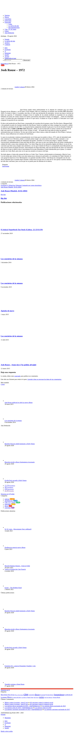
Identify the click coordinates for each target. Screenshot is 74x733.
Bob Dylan (11, 695)
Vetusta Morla (56, 697)
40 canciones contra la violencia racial (41, 702)
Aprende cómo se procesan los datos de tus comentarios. (44, 379)
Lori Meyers (24, 697)
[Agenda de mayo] (19, 307)
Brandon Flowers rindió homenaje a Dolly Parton (20, 444)
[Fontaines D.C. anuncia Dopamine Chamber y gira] (15, 664)
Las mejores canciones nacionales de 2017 (57, 709)
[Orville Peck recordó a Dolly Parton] (15, 479)
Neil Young (36, 697)
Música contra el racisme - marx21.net (16, 704)
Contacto (7, 44)
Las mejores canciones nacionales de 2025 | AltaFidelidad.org (23, 709)
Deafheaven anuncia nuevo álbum (15, 547)
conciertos (8, 508)
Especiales (8, 22)
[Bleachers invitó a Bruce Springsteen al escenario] (15, 460)
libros (9, 697)
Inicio (2, 63)
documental (42, 695)
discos (6, 63)
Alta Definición (9, 33)
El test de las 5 (50, 695)
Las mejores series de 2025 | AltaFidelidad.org (19, 708)
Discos (7, 17)
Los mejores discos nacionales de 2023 (54, 706)
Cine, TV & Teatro (10, 29)
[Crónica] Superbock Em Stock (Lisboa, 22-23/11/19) (22, 230)
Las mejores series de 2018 (43, 708)
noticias (7, 499)
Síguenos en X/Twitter (7, 494)
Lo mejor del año (13, 26)
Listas (10, 24)
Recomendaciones (14, 27)
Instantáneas (59, 694)
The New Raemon (48, 697)
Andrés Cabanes (20, 87)
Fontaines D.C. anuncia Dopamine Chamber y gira (20, 666)
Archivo (7, 43)
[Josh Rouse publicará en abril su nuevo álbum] (14, 401)
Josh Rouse (5, 166)
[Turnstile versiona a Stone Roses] (15, 682)
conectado (17, 376)
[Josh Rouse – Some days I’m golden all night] (19, 361)
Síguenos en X (5, 690)
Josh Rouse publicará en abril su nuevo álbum (18, 402)
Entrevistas (8, 20)
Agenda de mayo (7, 311)
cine (26, 694)
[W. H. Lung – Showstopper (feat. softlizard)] (15, 527)
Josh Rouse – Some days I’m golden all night (18, 365)
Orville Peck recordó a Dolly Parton (15, 480)
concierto (31, 695)
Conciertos (8, 19)
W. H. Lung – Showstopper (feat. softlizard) (18, 529)
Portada (7, 39)
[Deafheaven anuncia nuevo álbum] (15, 546)
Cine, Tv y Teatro (10, 502)
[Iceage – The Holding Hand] (15, 586)
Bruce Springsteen (19, 694)
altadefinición (9, 501)
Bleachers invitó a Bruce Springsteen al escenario (20, 462)
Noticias (7, 15)
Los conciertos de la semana (12, 259)
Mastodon (8, 718)
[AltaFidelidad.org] (25, 12)
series (41, 697)
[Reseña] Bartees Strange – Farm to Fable (17, 566)
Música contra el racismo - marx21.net (16, 702)
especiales (8, 504)
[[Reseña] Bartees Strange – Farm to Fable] (15, 564)
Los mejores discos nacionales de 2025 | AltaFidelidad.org (22, 706)
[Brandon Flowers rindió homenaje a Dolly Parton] (15, 442)
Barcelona (4, 695)
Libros (7, 31)
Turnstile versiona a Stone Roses (14, 684)
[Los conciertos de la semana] (16, 255)
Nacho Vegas (30, 697)
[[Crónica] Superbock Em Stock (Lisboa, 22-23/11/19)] (19, 226)
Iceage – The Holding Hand (13, 588)
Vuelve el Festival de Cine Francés (15, 569)
